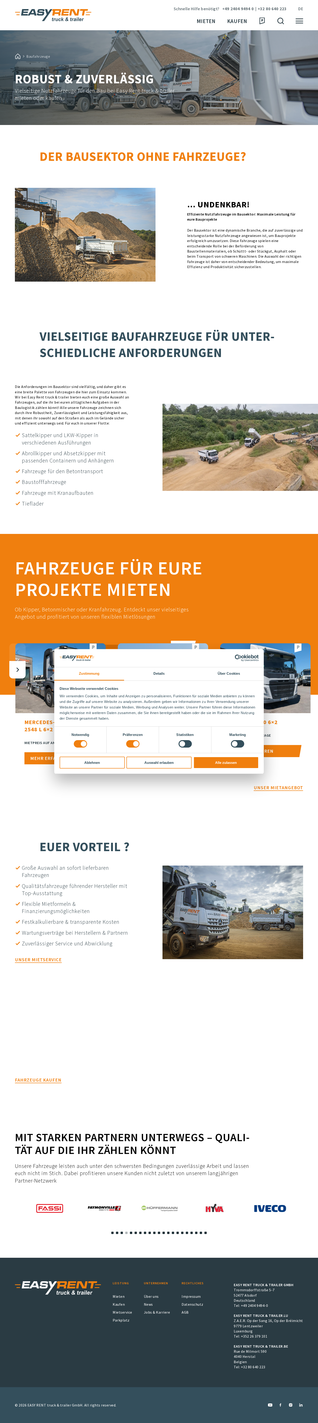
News (148, 1304)
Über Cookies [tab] (229, 673)
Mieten (206, 21)
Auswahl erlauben (159, 763)
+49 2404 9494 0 (238, 9)
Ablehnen (92, 763)
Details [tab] (159, 673)
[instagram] (290, 1405)
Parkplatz (121, 1320)
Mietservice (122, 1312)
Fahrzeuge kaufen (38, 1080)
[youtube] (270, 1405)
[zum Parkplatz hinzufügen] (93, 648)
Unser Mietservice (38, 959)
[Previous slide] (17, 652)
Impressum (191, 1296)
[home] (17, 56)
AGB (185, 1312)
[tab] (112, 1233)
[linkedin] (301, 1405)
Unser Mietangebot (278, 787)
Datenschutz (192, 1304)
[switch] (132, 744)
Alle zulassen (226, 763)
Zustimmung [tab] (89, 673)
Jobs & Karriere (157, 1312)
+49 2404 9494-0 (254, 1305)
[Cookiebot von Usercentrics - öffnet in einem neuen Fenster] (238, 657)
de (300, 9)
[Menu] (299, 21)
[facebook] (280, 1405)
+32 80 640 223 (272, 9)
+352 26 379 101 (254, 1336)
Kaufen (237, 21)
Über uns (151, 1296)
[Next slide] (17, 669)
